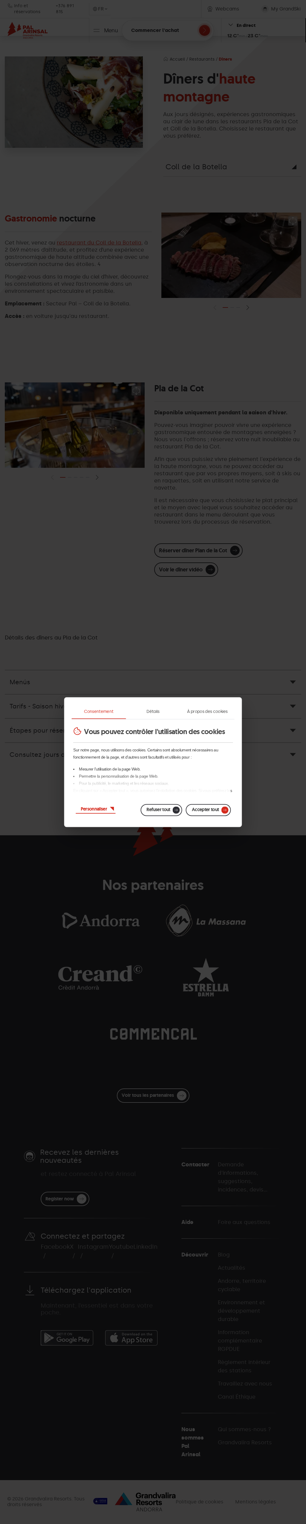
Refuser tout (158, 809)
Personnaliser (94, 808)
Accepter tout (205, 809)
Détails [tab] (153, 711)
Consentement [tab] (98, 711)
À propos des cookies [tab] (207, 711)
